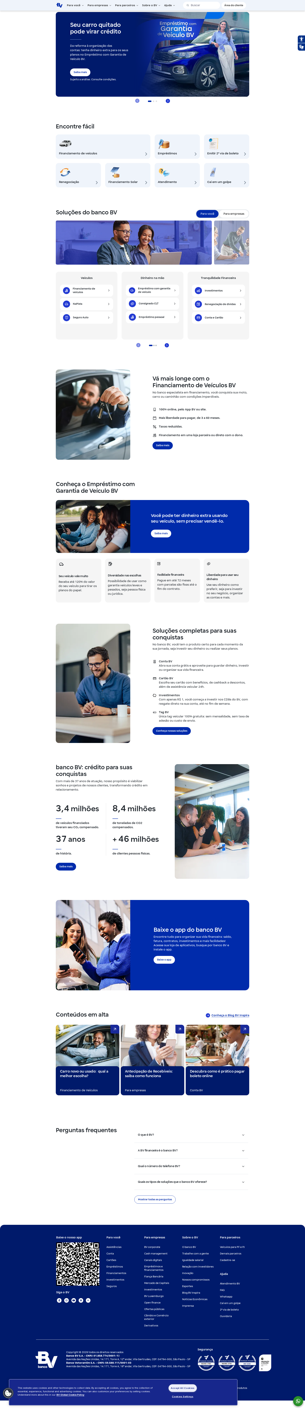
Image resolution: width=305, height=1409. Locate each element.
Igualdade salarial (193, 1260)
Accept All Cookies (183, 1388)
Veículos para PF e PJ (232, 1247)
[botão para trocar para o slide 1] (154, 345)
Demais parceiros (230, 1253)
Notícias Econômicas (194, 1299)
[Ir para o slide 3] (156, 101)
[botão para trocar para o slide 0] (150, 345)
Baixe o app (164, 959)
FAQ (222, 1290)
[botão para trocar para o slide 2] (156, 345)
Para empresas (233, 213)
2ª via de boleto (229, 1309)
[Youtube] (74, 1300)
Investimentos (115, 1279)
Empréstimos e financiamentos (153, 1268)
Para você (207, 213)
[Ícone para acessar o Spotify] (88, 1300)
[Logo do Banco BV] (59, 5)
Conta (110, 1253)
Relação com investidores (198, 1266)
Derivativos (151, 1325)
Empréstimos (114, 1266)
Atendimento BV (230, 1283)
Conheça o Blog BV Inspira (230, 1015)
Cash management (156, 1253)
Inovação (187, 1273)
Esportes (187, 1286)
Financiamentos (116, 1273)
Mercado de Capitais (156, 1283)
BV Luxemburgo (154, 1296)
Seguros (111, 1286)
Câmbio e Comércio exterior (156, 1317)
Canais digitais (153, 1260)
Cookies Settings (182, 1396)
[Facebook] (59, 1300)
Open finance (152, 1302)
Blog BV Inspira (191, 1292)
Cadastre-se (227, 1260)
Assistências (113, 1247)
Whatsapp (226, 1296)
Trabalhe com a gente (195, 1253)
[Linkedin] (81, 1300)
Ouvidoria (226, 1316)
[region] (123, 1392)
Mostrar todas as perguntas (155, 1199)
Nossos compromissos (196, 1279)
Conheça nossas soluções (171, 731)
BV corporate (152, 1247)
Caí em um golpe (230, 1303)
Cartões (111, 1260)
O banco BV (189, 1247)
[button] (8, 1393)
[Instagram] (66, 1300)
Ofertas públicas (154, 1309)
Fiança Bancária (153, 1276)
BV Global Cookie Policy (70, 1394)
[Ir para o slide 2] (153, 101)
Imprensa (188, 1306)
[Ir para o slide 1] (149, 101)
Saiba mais (80, 72)
